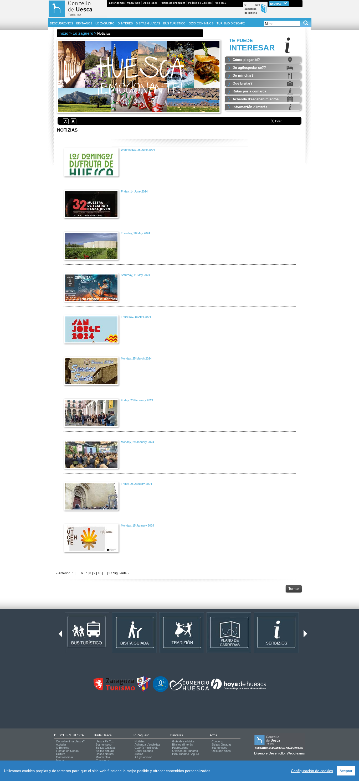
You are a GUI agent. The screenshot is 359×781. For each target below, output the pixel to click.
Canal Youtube (144, 750)
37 (110, 573)
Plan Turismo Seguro (185, 754)
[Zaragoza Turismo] (114, 689)
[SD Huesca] (144, 691)
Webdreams (296, 753)
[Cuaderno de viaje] (300, 3)
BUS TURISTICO (174, 23)
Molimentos (103, 757)
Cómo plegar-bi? (246, 60)
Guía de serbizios (183, 741)
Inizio (63, 33)
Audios (139, 754)
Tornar (293, 588)
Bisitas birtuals (105, 750)
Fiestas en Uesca (67, 750)
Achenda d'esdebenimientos (256, 99)
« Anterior (63, 573)
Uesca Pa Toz (105, 741)
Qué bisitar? (243, 83)
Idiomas (276, 3)
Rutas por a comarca (249, 91)
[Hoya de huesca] (239, 689)
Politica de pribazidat (172, 2)
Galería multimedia (146, 747)
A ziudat (61, 744)
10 (99, 573)
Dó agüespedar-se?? (249, 68)
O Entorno (62, 747)
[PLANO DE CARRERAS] (229, 652)
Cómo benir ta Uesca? (70, 741)
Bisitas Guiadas (106, 747)
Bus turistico (103, 744)
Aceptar (346, 771)
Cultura (60, 754)
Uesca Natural (105, 754)
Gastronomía (64, 757)
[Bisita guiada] (134, 652)
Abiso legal (150, 2)
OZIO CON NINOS (201, 23)
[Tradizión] (181, 652)
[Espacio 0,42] (160, 691)
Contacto (217, 741)
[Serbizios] (276, 652)
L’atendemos (117, 2)
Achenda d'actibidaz (147, 744)
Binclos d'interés (182, 744)
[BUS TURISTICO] (87, 652)
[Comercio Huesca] (189, 689)
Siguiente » (120, 573)
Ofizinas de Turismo (185, 750)
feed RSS (221, 2)
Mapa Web (133, 2)
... (77, 573)
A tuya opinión (143, 757)
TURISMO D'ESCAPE (231, 23)
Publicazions (180, 747)
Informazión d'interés (250, 107)
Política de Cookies (200, 2)
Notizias (140, 741)
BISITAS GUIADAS (148, 23)
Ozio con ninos (221, 750)
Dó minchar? (243, 75)
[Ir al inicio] (77, 17)
